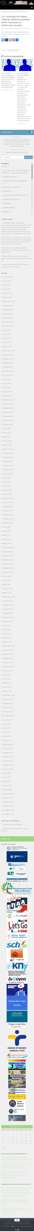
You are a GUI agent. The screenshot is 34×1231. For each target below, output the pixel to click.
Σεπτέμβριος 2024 (8, 371)
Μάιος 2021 (6, 535)
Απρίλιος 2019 (7, 638)
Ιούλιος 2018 (7, 675)
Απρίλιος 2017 (7, 736)
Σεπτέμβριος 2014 (8, 810)
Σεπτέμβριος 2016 (8, 765)
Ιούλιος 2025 (7, 330)
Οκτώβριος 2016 (8, 761)
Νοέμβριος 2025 (8, 314)
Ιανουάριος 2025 (8, 355)
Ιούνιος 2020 (7, 580)
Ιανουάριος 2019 (8, 650)
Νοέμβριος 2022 (8, 461)
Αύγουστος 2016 (8, 769)
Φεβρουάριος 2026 (9, 301)
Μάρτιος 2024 (7, 396)
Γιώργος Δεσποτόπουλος (15, 28)
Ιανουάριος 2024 (8, 404)
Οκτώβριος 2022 (8, 465)
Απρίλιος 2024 (7, 391)
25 (8, 1143)
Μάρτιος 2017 (7, 740)
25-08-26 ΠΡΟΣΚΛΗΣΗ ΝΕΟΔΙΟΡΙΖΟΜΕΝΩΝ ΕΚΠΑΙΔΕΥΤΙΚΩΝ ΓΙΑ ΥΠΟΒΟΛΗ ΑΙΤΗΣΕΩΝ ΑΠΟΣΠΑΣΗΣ (17, 1158)
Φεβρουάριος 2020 (9, 597)
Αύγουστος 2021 (8, 523)
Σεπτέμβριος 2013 (8, 814)
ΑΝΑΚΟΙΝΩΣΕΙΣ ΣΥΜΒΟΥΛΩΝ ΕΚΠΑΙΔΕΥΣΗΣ (14, 11)
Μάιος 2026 (6, 289)
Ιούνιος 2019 (7, 629)
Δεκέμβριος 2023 (8, 408)
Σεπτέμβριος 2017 (8, 716)
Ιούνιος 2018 (7, 679)
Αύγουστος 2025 (8, 326)
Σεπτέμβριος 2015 (8, 806)
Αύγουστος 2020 (8, 572)
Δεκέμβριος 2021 (8, 506)
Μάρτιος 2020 (7, 593)
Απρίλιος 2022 (7, 490)
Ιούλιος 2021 (7, 527)
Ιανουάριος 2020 (8, 601)
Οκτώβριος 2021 (8, 515)
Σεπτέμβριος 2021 (8, 519)
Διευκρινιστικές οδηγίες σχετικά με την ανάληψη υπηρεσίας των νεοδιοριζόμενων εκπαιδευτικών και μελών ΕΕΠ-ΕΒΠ (16, 1210)
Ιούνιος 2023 (7, 432)
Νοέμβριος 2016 (8, 757)
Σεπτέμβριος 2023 (8, 420)
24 (3, 1143)
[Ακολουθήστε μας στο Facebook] (29, 132)
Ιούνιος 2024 (7, 383)
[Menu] (32, 7)
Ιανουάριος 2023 (8, 453)
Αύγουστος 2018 (8, 670)
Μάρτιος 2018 (7, 691)
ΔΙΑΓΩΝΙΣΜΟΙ (7, 203)
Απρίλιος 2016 (7, 785)
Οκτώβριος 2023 (8, 416)
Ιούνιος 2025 (7, 334)
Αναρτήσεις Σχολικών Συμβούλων (13, 824)
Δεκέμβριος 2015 (8, 802)
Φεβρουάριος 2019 (9, 646)
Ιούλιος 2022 (7, 478)
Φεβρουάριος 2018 (9, 695)
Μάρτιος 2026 (7, 297)
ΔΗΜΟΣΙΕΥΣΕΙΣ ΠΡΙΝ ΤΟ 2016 (11, 199)
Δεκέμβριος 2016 (8, 753)
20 (17, 1140)
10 (3, 1138)
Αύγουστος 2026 (8, 277)
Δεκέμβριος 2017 (8, 703)
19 (12, 1140)
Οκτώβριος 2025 (8, 318)
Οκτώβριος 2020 (8, 564)
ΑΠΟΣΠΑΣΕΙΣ (6, 191)
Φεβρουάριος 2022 (9, 498)
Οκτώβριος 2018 (8, 662)
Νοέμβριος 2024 (8, 363)
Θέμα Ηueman (29, 1226)
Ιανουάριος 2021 (8, 551)
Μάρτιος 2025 (7, 346)
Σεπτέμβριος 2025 (8, 322)
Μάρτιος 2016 (7, 789)
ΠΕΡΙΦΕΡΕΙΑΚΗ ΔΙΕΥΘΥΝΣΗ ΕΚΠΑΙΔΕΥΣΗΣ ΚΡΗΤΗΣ (16, 1184)
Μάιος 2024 (6, 387)
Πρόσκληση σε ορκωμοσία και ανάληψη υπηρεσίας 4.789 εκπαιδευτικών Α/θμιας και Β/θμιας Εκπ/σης (15, 250)
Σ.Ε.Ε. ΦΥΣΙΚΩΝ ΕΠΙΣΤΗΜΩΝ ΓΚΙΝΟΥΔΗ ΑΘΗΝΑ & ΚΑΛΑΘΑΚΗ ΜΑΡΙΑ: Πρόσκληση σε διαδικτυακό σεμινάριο (15, 34)
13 (17, 1138)
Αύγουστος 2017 (8, 720)
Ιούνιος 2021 (7, 531)
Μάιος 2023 (6, 437)
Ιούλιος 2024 (7, 379)
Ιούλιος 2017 (7, 724)
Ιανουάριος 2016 (8, 798)
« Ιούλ (3, 1148)
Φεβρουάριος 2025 (9, 350)
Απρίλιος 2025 (7, 342)
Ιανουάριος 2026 (8, 305)
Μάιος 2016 (6, 781)
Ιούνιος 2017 (7, 728)
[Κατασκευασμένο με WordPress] (13, 1226)
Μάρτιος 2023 (7, 445)
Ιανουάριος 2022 (8, 502)
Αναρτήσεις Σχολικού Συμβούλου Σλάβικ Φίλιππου (14, 830)
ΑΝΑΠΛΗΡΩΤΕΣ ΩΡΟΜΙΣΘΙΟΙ (11, 187)
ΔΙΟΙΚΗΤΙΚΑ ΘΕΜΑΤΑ (9, 207)
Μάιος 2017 (6, 732)
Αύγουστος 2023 (8, 424)
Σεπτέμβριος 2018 (8, 666)
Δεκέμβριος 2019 (8, 605)
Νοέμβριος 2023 (8, 412)
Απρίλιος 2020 (7, 588)
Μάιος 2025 (6, 338)
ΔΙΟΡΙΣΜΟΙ (6, 212)
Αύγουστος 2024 (8, 375)
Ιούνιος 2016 (7, 777)
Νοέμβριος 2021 (8, 510)
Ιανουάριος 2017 (8, 748)
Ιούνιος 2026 (7, 285)
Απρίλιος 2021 (7, 539)
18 (8, 1140)
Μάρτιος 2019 (7, 642)
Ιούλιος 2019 (7, 625)
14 (21, 1138)
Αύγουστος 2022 (8, 474)
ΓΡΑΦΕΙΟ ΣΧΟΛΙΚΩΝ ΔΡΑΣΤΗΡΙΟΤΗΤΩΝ (14, 195)
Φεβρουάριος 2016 (9, 794)
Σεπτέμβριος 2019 (8, 617)
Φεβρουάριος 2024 (9, 400)
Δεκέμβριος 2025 (8, 309)
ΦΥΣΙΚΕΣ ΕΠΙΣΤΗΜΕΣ (13, 50)
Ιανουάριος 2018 (8, 699)
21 (21, 1140)
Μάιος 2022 (6, 486)
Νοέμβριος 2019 (8, 609)
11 (8, 1138)
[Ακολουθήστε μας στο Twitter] (32, 132)
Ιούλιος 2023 (7, 428)
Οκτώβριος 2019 (8, 613)
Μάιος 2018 (6, 683)
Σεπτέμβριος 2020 (8, 568)
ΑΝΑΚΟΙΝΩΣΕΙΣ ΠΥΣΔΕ (9, 177)
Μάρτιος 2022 (7, 494)
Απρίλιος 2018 (7, 687)
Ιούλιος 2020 (7, 576)
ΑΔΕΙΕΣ (5, 166)
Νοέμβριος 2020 (8, 560)
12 (12, 1138)
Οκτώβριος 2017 (8, 711)
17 (3, 1140)
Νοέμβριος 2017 (8, 707)
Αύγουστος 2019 (8, 621)
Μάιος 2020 (6, 584)
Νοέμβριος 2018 (8, 658)
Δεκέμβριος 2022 (8, 457)
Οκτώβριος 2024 (8, 367)
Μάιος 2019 (6, 634)
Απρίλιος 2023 (7, 441)
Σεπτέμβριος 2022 (8, 469)
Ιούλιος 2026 (7, 281)
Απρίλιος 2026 (7, 293)
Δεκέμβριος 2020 (8, 556)
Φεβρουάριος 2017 (9, 744)
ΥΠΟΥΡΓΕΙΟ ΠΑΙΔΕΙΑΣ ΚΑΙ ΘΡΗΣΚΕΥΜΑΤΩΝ (14, 1154)
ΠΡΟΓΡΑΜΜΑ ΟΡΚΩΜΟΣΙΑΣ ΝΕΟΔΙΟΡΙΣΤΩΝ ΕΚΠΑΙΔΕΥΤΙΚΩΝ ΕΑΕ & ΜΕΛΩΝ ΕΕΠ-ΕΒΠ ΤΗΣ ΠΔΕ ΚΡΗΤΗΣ (15, 1202)
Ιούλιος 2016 (7, 773)
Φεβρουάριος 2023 (9, 449)
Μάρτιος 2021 (7, 543)
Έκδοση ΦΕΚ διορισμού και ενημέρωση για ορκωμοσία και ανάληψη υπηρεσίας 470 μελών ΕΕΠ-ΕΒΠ (17, 258)
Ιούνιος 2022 (7, 482)
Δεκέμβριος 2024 (8, 359)
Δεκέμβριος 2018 (8, 654)
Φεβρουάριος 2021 (9, 547)
